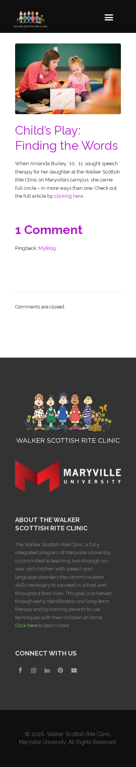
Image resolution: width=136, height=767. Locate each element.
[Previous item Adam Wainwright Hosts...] (41, 79)
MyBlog (47, 248)
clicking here (68, 196)
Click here (26, 625)
